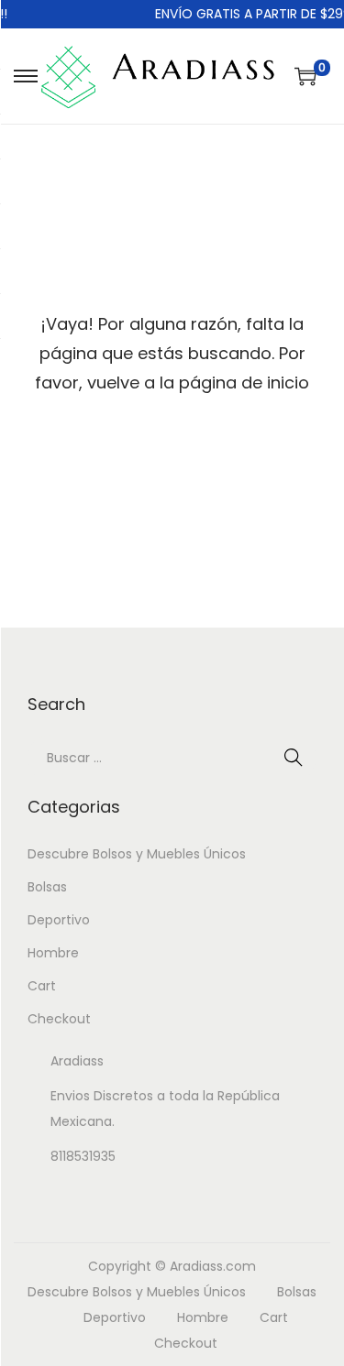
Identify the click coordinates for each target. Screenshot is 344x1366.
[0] (305, 76)
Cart (42, 986)
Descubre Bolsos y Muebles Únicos (137, 854)
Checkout (59, 1019)
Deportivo (59, 920)
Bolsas (47, 887)
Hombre (53, 953)
